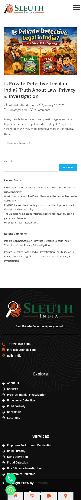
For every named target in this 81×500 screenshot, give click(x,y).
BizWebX (41, 483)
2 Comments (42, 110)
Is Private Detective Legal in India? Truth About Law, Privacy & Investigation (40, 89)
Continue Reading (20, 142)
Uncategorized (17, 110)
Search (8, 161)
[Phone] (10, 478)
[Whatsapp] (10, 490)
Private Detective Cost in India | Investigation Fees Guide (36, 252)
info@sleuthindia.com (22, 105)
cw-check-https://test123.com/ (21, 222)
